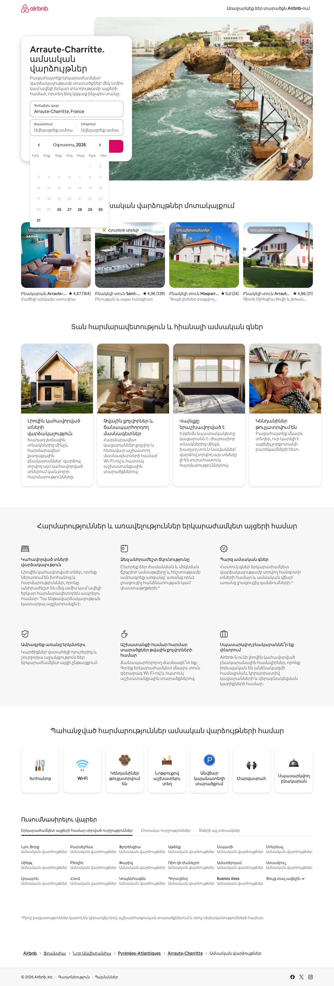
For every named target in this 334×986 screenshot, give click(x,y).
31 (38, 220)
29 (90, 209)
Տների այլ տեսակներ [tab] (219, 830)
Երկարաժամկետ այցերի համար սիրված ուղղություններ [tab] (77, 830)
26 (59, 209)
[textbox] (53, 130)
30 (100, 209)
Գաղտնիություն (74, 977)
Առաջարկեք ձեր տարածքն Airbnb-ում (268, 8)
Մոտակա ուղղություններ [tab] (165, 830)
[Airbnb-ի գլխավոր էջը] (34, 8)
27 (69, 209)
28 (80, 209)
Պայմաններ (106, 977)
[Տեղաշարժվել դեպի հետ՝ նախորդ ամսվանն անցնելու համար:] (39, 145)
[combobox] (76, 111)
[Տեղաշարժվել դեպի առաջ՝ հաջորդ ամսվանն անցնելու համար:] (99, 145)
